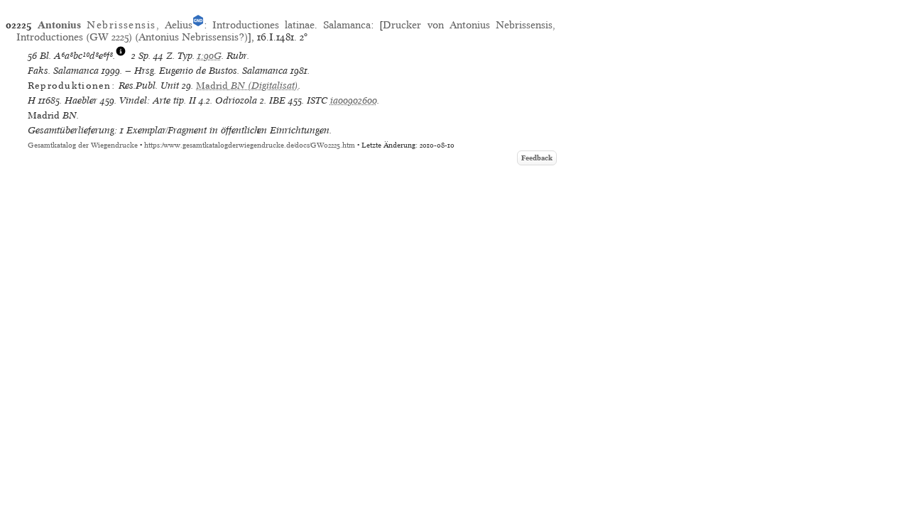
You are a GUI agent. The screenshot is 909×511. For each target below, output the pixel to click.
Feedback (537, 158)
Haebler (81, 100)
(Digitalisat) (247, 85)
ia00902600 (353, 100)
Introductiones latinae (263, 24)
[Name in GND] (198, 24)
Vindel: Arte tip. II (157, 100)
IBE (277, 100)
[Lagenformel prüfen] (120, 56)
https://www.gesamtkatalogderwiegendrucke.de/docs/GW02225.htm (249, 145)
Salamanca (347, 24)
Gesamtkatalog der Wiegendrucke (83, 145)
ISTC (317, 100)
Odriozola (236, 100)
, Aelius (115, 24)
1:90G (209, 56)
